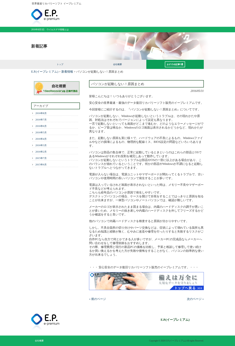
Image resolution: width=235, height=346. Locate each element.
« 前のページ (97, 299)
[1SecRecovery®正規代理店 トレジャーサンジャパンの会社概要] (55, 88)
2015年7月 (41, 158)
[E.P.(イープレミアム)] (45, 24)
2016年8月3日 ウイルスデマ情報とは (50, 29)
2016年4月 (41, 139)
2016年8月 (41, 113)
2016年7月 (41, 119)
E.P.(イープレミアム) (44, 71)
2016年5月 (41, 132)
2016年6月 (41, 126)
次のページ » (195, 299)
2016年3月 (41, 145)
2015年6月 (41, 164)
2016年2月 (41, 151)
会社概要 (39, 340)
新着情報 (67, 71)
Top (226, 337)
